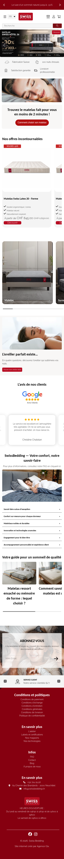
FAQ (32, 757)
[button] (60, 40)
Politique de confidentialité (32, 715)
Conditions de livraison (32, 712)
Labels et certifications (32, 734)
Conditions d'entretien (32, 706)
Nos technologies (32, 741)
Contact (32, 760)
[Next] (60, 5)
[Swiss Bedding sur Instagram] (36, 834)
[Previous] (4, 5)
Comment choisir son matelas (32, 122)
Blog (32, 763)
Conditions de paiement (32, 699)
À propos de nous (32, 766)
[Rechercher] (57, 26)
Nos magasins (32, 738)
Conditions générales (32, 709)
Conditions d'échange (32, 702)
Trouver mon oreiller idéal (12, 369)
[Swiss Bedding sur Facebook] (30, 834)
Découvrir (42, 32)
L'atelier (32, 731)
